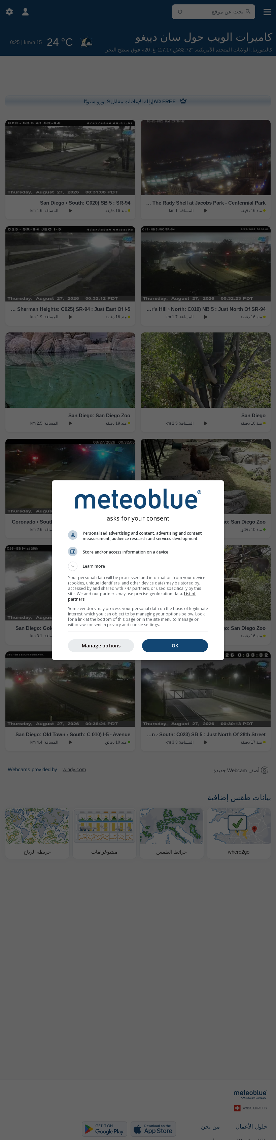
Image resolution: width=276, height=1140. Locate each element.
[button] (138, 566)
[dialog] (138, 570)
